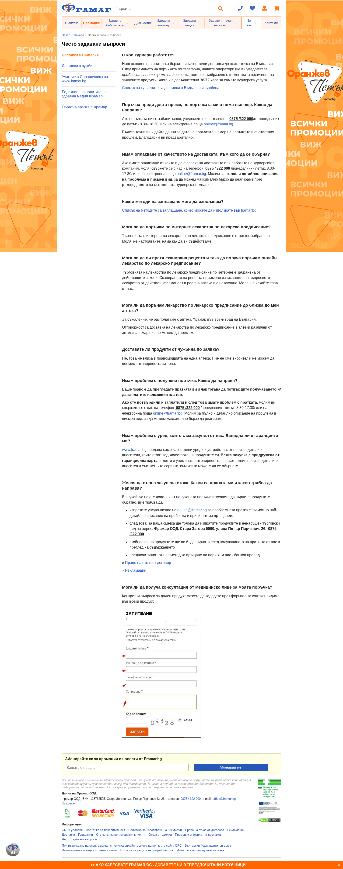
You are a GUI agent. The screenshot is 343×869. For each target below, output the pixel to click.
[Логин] (264, 8)
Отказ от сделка (160, 834)
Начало (79, 35)
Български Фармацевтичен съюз (208, 845)
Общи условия (72, 830)
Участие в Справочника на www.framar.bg (85, 79)
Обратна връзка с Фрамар (84, 107)
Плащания (85, 834)
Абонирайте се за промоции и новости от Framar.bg (113, 759)
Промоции (91, 23)
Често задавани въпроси (79, 839)
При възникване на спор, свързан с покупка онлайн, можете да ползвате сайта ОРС (122, 845)
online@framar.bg (218, 124)
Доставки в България (80, 55)
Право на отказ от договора (204, 830)
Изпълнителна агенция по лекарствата (89, 850)
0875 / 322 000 (191, 798)
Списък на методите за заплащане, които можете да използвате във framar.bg (189, 210)
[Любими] (252, 8)
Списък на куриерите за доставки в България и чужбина (170, 88)
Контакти (271, 23)
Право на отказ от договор (148, 563)
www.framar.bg (134, 450)
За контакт (69, 803)
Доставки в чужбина (79, 66)
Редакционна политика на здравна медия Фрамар (84, 94)
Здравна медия (189, 23)
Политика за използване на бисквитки (155, 830)
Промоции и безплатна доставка (198, 834)
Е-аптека (72, 23)
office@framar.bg (224, 798)
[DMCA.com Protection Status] (269, 821)
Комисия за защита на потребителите (146, 850)
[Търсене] (220, 8)
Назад (66, 35)
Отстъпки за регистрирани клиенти (120, 834)
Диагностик (142, 23)
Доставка (68, 834)
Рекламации (135, 570)
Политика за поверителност (105, 830)
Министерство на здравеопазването (201, 850)
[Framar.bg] (86, 8)
